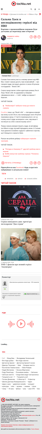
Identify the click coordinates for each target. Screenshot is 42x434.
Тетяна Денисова (8, 379)
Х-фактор (31, 379)
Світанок (34, 372)
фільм (18, 389)
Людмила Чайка (13, 36)
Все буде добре (8, 361)
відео (30, 382)
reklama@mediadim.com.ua (29, 415)
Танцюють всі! (22, 377)
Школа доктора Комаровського (14, 382)
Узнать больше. (35, 429)
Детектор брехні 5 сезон (26, 363)
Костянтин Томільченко (11, 368)
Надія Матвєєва (8, 370)
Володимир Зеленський (25, 358)
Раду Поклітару (8, 372)
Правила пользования (6, 425)
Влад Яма (10, 358)
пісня (34, 386)
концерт (31, 384)
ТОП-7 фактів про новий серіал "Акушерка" (16, 265)
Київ (19, 365)
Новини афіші (6, 46)
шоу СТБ (31, 389)
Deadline (4, 112)
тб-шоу (11, 389)
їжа (38, 389)
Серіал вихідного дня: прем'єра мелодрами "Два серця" (16, 222)
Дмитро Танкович (8, 365)
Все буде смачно (22, 361)
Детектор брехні (8, 363)
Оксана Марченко (23, 370)
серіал (20, 178)
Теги (3, 352)
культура (5, 386)
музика (19, 386)
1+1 (3, 358)
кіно (12, 386)
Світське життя (8, 375)
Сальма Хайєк (32, 178)
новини (27, 386)
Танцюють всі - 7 (8, 377)
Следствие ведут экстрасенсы (27, 375)
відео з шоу (6, 384)
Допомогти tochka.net (18, 14)
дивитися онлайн (19, 384)
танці (4, 389)
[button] (35, 9)
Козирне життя (29, 365)
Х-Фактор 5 (21, 379)
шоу (24, 389)
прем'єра (10, 178)
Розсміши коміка (22, 372)
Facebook (20, 167)
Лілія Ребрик (26, 368)
